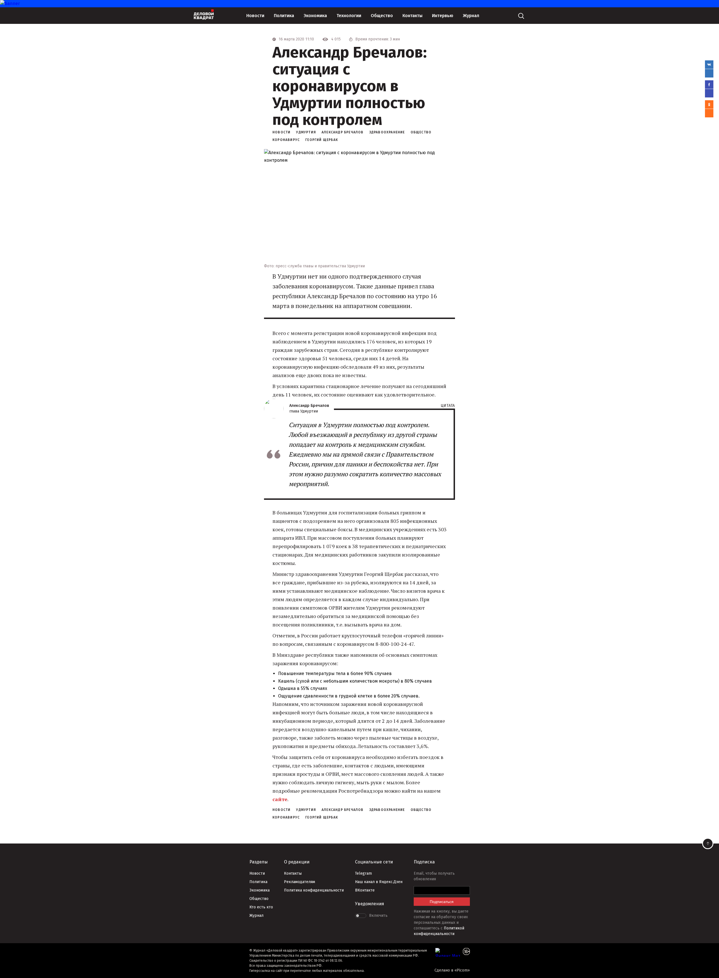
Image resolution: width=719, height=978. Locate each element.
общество (421, 132)
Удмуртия (306, 132)
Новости (255, 15)
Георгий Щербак (321, 140)
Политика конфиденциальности (314, 890)
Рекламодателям (299, 881)
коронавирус (286, 140)
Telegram (363, 873)
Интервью (442, 15)
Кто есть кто (261, 907)
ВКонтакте (365, 890)
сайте (279, 799)
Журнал (471, 15)
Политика (284, 15)
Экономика (315, 15)
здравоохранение (387, 132)
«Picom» (462, 970)
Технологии (348, 15)
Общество (382, 15)
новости (281, 132)
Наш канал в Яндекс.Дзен (378, 881)
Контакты (412, 15)
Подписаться (442, 901)
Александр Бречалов (343, 132)
